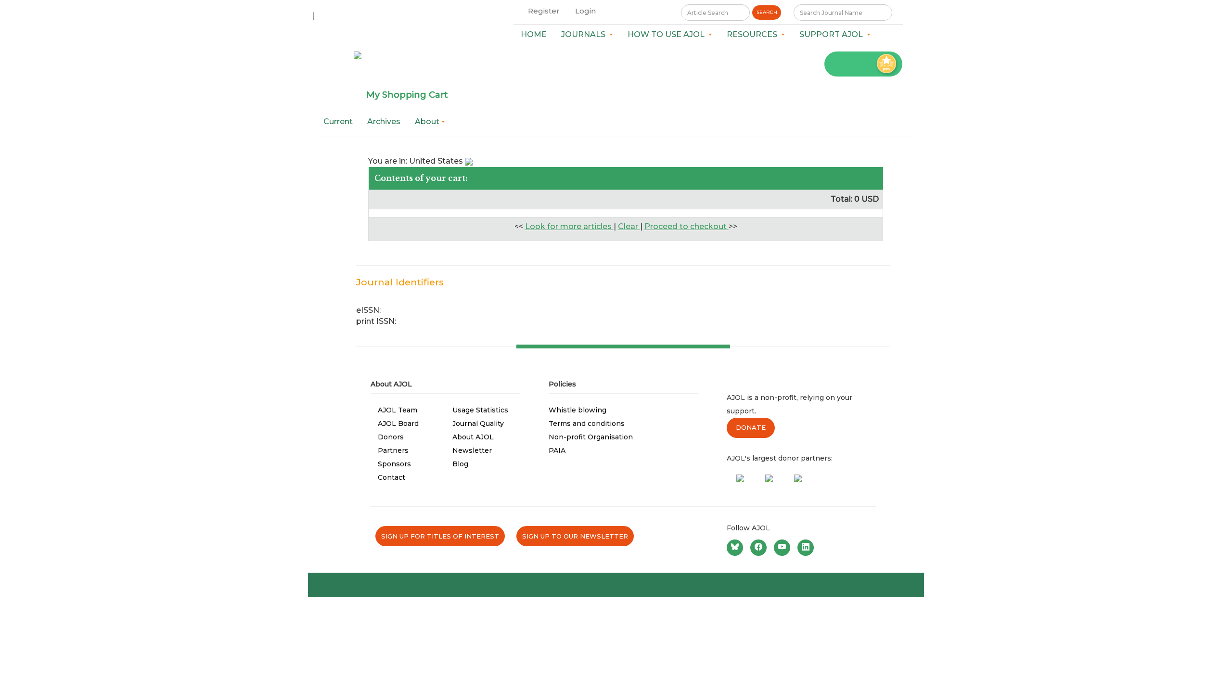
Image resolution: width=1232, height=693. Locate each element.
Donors (391, 437)
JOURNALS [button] (585, 34)
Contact (391, 477)
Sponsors (394, 464)
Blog (460, 464)
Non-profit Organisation (591, 437)
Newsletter (472, 450)
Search (767, 12)
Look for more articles (569, 226)
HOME (534, 34)
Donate (751, 427)
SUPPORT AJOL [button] (833, 34)
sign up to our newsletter (575, 536)
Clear (629, 226)
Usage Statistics (480, 410)
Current (338, 121)
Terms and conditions (587, 423)
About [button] (428, 121)
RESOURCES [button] (754, 34)
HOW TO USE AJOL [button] (668, 34)
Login (585, 10)
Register (544, 10)
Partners (393, 450)
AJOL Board (398, 423)
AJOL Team (397, 410)
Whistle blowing (577, 410)
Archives (383, 121)
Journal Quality (478, 423)
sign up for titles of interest (440, 536)
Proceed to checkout (686, 226)
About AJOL (473, 437)
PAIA (557, 450)
